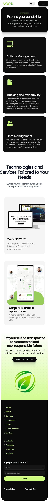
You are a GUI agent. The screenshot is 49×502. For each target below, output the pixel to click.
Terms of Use (30, 489)
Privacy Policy (9, 489)
